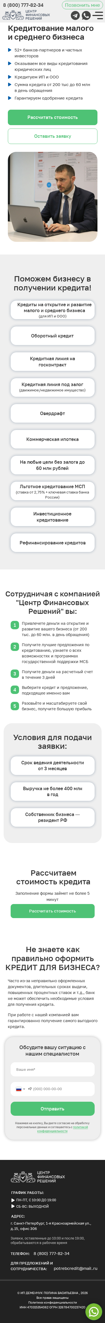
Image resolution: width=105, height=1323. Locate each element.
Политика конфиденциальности (52, 1302)
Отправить (52, 1109)
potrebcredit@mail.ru (75, 1268)
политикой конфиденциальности (62, 1129)
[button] (82, 5)
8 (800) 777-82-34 (51, 1253)
